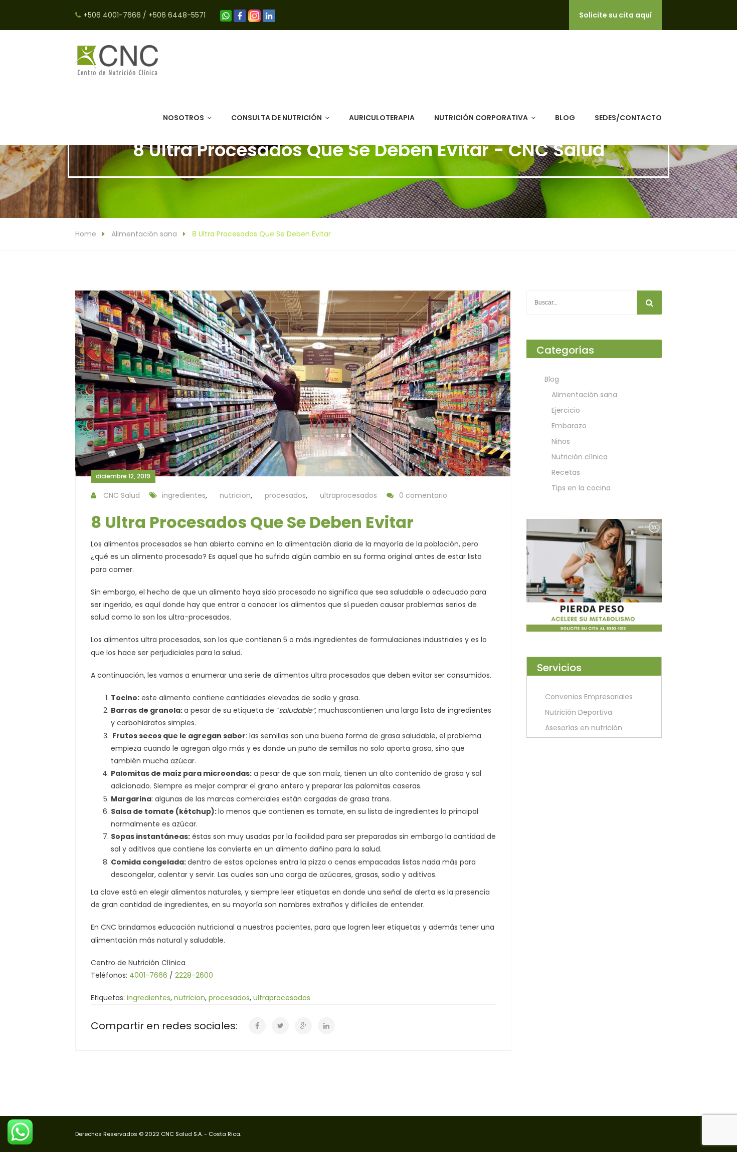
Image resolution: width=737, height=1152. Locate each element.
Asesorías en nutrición (583, 728)
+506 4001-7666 (112, 15)
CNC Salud (121, 495)
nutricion (235, 495)
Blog (565, 118)
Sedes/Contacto (628, 118)
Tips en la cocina (581, 488)
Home (85, 234)
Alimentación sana (144, 234)
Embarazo (569, 426)
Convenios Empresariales (589, 697)
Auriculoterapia (382, 118)
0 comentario (423, 495)
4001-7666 (148, 975)
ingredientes (184, 495)
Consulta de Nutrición (276, 118)
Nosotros (183, 118)
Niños (560, 441)
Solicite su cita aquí (615, 15)
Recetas (565, 472)
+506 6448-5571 (177, 15)
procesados (285, 495)
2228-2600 (194, 975)
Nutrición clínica (579, 457)
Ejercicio (565, 410)
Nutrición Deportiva (578, 712)
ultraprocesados (348, 495)
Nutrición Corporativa (481, 118)
